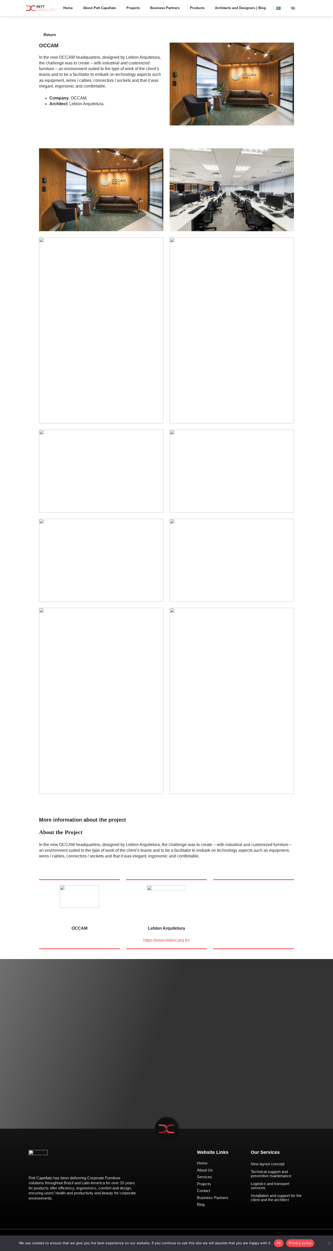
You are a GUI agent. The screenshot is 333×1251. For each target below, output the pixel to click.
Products (197, 8)
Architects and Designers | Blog (240, 8)
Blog (200, 1204)
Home (68, 8)
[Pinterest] (51, 1167)
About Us (205, 1170)
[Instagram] (31, 1167)
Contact (203, 1190)
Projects (133, 8)
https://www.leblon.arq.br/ (166, 940)
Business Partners (165, 8)
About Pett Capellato (99, 8)
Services (204, 1177)
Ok (279, 1243)
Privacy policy (300, 1243)
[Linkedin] (41, 1167)
